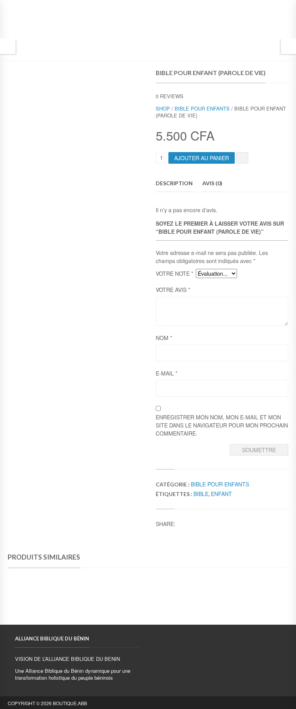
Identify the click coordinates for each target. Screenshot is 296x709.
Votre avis (173, 289)
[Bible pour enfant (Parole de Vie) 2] (24, 91)
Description (174, 183)
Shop (163, 108)
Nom (164, 338)
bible (201, 494)
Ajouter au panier (201, 158)
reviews (169, 96)
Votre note (174, 273)
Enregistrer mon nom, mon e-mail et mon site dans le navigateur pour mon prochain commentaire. (222, 425)
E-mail (166, 373)
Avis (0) (212, 183)
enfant (221, 494)
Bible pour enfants (202, 108)
